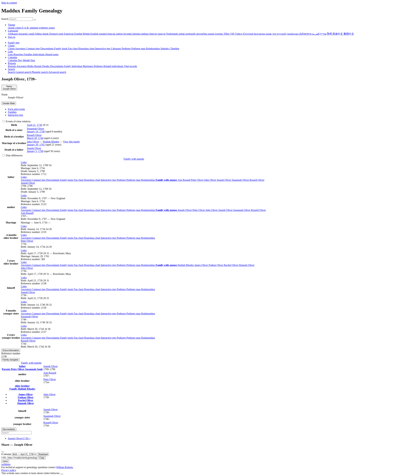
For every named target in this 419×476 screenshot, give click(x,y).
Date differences (14, 155)
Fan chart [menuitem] (73, 48)
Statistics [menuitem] (165, 48)
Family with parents (134, 158)
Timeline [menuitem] (174, 48)
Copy (41, 458)
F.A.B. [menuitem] (26, 27)
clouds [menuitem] (11, 27)
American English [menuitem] (73, 33)
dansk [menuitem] (46, 33)
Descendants (53, 180)
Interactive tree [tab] (15, 115)
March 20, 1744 (35, 138)
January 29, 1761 (36, 144)
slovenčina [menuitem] (202, 33)
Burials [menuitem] (38, 66)
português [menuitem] (190, 33)
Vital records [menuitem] (130, 66)
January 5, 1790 (35, 151)
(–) (19, 438)
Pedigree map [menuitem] (138, 48)
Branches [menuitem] (18, 54)
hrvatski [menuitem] (128, 33)
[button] (24, 162)
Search (4, 19)
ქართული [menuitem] (305, 33)
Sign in (11, 37)
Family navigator (10, 359)
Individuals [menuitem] (39, 54)
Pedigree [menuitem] (126, 48)
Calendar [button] (12, 57)
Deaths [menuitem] (46, 66)
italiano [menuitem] (145, 33)
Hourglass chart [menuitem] (86, 48)
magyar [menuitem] (162, 33)
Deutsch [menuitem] (53, 33)
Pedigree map (133, 180)
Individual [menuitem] (77, 66)
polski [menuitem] (182, 33)
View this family (71, 141)
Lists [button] (10, 51)
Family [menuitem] (68, 66)
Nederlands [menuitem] (172, 33)
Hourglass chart (92, 180)
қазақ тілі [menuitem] (271, 33)
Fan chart (79, 180)
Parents (6, 369)
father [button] (22, 366)
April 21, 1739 (34, 125)
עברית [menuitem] (322, 33)
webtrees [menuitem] (44, 27)
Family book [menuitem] (61, 48)
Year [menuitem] (32, 60)
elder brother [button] (22, 385)
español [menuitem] (103, 33)
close (5, 461)
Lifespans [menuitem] (116, 48)
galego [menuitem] (120, 33)
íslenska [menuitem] (136, 33)
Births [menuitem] (30, 66)
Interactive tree (109, 180)
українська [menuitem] (293, 33)
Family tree (13, 42)
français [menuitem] (111, 33)
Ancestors (26, 180)
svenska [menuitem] (219, 33)
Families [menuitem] (28, 54)
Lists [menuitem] (10, 54)
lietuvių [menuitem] (153, 33)
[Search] (34, 19)
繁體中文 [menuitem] (349, 33)
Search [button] (11, 69)
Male (9, 103)
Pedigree (121, 180)
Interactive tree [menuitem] (103, 48)
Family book (67, 180)
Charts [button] (11, 45)
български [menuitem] (260, 33)
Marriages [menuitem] (88, 66)
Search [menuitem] (12, 72)
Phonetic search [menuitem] (40, 72)
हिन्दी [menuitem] (329, 33)
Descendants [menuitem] (47, 48)
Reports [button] (12, 63)
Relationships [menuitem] (153, 48)
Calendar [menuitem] (13, 60)
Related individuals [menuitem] (113, 66)
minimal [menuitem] (34, 27)
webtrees (5, 464)
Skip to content (9, 2)
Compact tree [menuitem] (33, 48)
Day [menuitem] (20, 60)
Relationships (148, 180)
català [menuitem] (31, 33)
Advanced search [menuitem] (57, 72)
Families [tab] (12, 112)
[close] (2, 451)
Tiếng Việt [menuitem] (229, 33)
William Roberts (64, 467)
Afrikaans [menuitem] (13, 33)
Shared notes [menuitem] (51, 54)
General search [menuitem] (24, 72)
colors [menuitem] (18, 27)
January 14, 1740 (36, 131)
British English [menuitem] (91, 33)
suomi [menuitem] (211, 33)
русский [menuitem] (282, 33)
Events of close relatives (18, 121)
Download (43, 454)
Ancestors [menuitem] (20, 48)
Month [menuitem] (26, 60)
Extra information (11, 350)
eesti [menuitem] (61, 33)
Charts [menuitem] (11, 48)
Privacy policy (8, 470)
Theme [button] (11, 24)
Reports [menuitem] (12, 66)
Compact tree (39, 180)
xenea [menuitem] (52, 27)
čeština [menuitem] (39, 33)
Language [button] (13, 30)
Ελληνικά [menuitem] (248, 33)
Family (13, 388)
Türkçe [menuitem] (239, 33)
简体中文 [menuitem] (338, 33)
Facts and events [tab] (16, 109)
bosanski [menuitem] (23, 33)
